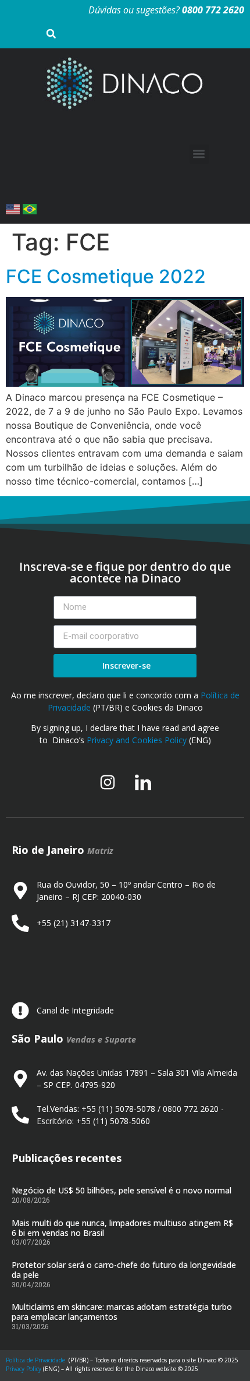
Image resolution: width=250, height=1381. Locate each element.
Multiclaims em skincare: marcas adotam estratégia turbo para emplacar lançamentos (122, 1311)
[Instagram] (107, 782)
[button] (199, 154)
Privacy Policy (23, 1369)
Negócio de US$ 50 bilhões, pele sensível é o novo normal (121, 1190)
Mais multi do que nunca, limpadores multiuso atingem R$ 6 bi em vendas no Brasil (122, 1227)
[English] (14, 211)
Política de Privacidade (35, 1360)
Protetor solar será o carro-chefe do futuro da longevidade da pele (124, 1269)
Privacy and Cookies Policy (137, 740)
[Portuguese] (30, 211)
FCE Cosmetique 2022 (106, 276)
